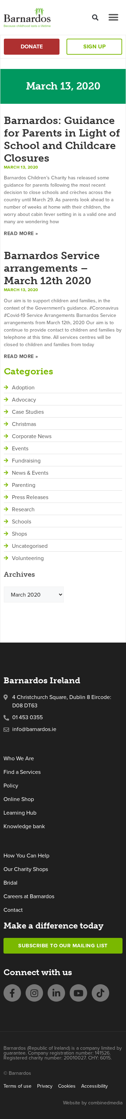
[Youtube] (78, 993)
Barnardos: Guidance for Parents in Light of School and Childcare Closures (62, 139)
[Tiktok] (100, 993)
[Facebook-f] (12, 993)
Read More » (21, 233)
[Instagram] (34, 993)
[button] (95, 17)
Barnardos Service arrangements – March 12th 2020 (52, 268)
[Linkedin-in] (56, 993)
